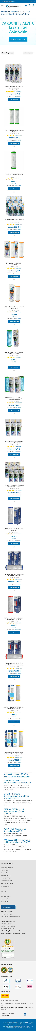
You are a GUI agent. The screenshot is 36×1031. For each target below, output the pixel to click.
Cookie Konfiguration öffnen (26, 1023)
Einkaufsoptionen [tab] (7, 53)
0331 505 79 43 (24, 12)
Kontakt (3, 893)
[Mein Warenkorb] (25, 5)
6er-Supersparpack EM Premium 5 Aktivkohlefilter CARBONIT (14, 486)
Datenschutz (27, 1022)
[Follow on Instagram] (25, 1014)
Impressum (21, 1022)
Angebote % (32, 1)
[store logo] (13, 6)
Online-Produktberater (17, 1007)
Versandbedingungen (6, 880)
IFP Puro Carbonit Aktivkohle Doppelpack (13, 264)
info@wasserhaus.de (14, 916)
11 (18, 757)
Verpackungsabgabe (8, 1023)
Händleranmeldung (6, 875)
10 (18, 179)
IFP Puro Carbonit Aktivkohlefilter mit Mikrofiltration (14, 307)
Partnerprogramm (5, 878)
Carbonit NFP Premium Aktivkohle (14, 174)
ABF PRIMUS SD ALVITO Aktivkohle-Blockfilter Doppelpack (14, 575)
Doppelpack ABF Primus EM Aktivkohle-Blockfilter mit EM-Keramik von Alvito (14, 753)
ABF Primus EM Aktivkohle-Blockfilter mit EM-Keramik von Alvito (14, 708)
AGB (32, 1022)
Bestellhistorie (4, 899)
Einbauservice (4, 870)
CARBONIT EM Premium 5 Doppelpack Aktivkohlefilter (14, 398)
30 (18, 135)
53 (18, 579)
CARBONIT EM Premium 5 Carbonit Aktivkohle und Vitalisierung (14, 353)
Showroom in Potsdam (7, 867)
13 (18, 224)
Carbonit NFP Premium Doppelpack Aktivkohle (14, 131)
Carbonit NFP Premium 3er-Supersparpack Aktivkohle (14, 87)
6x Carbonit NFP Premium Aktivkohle (14, 219)
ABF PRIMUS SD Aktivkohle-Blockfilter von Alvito (14, 529)
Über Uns (3, 891)
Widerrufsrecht (16, 1023)
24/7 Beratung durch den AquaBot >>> (11, 931)
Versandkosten (18, 96)
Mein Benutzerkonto (6, 896)
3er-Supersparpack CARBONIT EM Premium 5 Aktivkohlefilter (14, 442)
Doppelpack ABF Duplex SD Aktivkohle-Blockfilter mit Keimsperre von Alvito (14, 664)
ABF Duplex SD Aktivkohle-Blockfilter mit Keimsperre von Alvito (14, 618)
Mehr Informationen (18, 39)
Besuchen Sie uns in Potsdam (8, 1)
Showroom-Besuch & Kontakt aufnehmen (15, 14)
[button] (29, 5)
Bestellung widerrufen (8, 907)
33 (18, 91)
